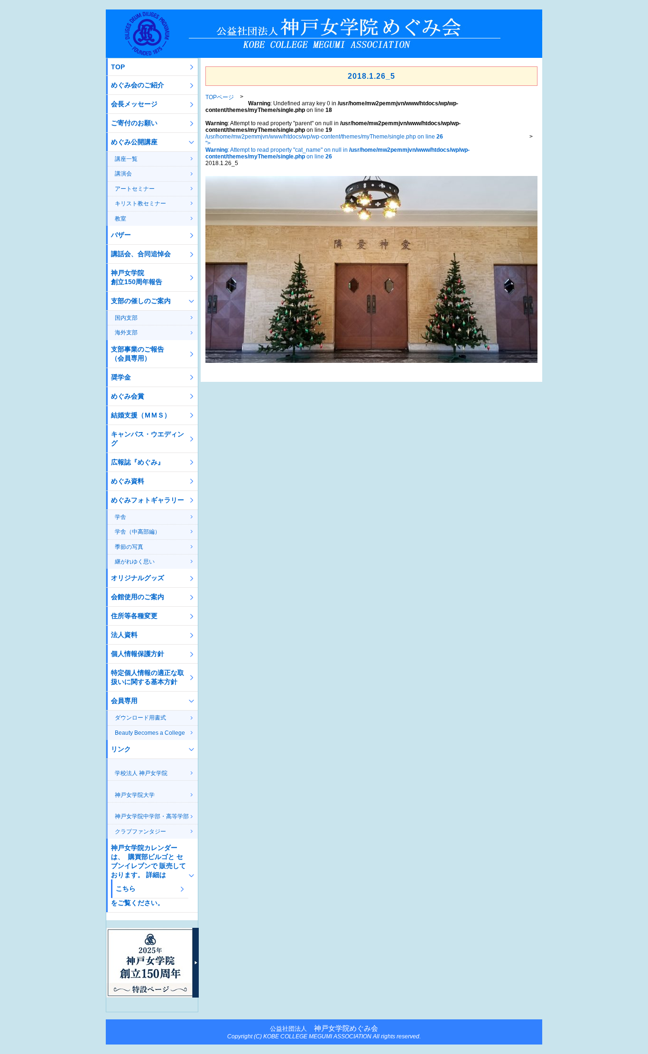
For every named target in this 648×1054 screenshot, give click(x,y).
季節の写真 (129, 547)
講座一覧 (126, 159)
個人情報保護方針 (137, 653)
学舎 (120, 517)
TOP (118, 67)
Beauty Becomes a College (150, 733)
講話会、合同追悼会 (141, 254)
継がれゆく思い (135, 561)
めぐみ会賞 (127, 396)
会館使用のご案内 (137, 597)
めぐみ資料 (127, 481)
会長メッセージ (134, 104)
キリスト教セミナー (140, 203)
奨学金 (121, 377)
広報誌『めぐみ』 (137, 462)
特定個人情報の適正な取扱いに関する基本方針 (147, 677)
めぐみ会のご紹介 (137, 85)
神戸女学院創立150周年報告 (136, 277)
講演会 (123, 173)
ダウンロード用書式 (140, 717)
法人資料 (124, 634)
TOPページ (219, 97)
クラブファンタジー (140, 831)
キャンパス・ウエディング (147, 438)
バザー (121, 235)
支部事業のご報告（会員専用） (137, 353)
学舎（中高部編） (137, 531)
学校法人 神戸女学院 (141, 773)
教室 (120, 218)
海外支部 (126, 332)
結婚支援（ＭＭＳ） (141, 415)
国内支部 (126, 317)
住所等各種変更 (134, 615)
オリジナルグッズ (137, 578)
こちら (126, 888)
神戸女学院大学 (135, 795)
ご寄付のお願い (134, 123)
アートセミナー (135, 188)
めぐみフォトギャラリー (147, 500)
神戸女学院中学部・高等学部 (152, 816)
